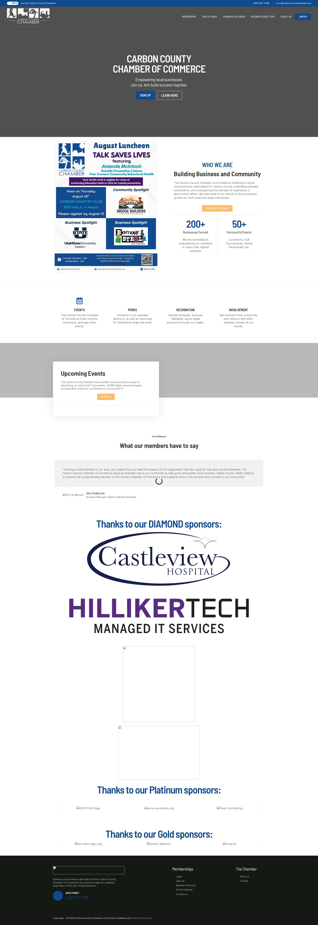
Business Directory (263, 16)
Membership (189, 16)
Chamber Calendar (234, 16)
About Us (286, 16)
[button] (57, 808)
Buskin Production (141, 918)
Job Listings (209, 16)
